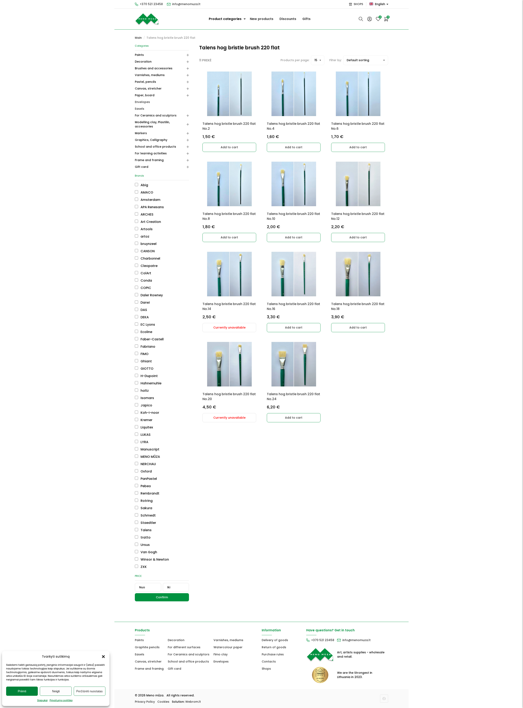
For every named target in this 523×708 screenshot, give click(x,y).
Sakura (146, 508)
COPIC (145, 287)
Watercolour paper (228, 647)
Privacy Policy (145, 702)
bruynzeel (148, 243)
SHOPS (358, 4)
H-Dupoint (149, 376)
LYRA (144, 442)
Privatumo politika (61, 700)
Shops (266, 669)
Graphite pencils (147, 647)
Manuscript (149, 449)
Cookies (163, 702)
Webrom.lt (193, 702)
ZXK (143, 566)
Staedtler (148, 522)
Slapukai (42, 700)
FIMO (144, 354)
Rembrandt (149, 493)
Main (138, 38)
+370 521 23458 (151, 4)
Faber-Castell (152, 339)
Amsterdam (150, 199)
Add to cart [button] (229, 147)
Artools (146, 229)
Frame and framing (149, 160)
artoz (144, 236)
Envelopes (142, 102)
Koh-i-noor (149, 412)
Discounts (287, 19)
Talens (146, 530)
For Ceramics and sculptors (156, 115)
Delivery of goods (275, 640)
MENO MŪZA (150, 456)
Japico (146, 405)
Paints (139, 55)
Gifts (306, 19)
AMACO (146, 192)
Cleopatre (149, 265)
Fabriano (147, 346)
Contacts (269, 661)
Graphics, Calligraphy (151, 140)
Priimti (22, 691)
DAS (143, 310)
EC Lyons (147, 324)
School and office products (155, 147)
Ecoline (146, 332)
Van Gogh (148, 552)
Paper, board (144, 95)
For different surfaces (184, 647)
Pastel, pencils (145, 82)
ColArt (145, 273)
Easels (139, 109)
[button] (103, 657)
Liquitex (146, 427)
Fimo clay (220, 654)
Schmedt (148, 515)
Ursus (145, 544)
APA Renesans (152, 207)
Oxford (146, 471)
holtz (144, 390)
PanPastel (148, 478)
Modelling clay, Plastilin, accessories (152, 124)
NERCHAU (148, 464)
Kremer (146, 420)
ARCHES (146, 214)
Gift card (141, 167)
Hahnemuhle (150, 383)
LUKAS (145, 434)
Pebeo (145, 486)
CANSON (147, 251)
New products (261, 19)
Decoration (143, 62)
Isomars (147, 398)
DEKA (144, 317)
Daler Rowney (151, 295)
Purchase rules (273, 654)
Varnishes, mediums (150, 75)
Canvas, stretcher (148, 88)
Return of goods (274, 647)
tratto (145, 537)
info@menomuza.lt (186, 4)
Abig (144, 185)
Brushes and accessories (153, 68)
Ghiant (146, 361)
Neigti (56, 691)
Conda (146, 280)
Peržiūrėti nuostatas (89, 691)
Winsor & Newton (154, 559)
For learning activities (151, 153)
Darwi (145, 302)
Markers (141, 133)
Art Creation (150, 221)
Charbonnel (150, 258)
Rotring (146, 500)
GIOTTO (146, 368)
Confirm (162, 597)
